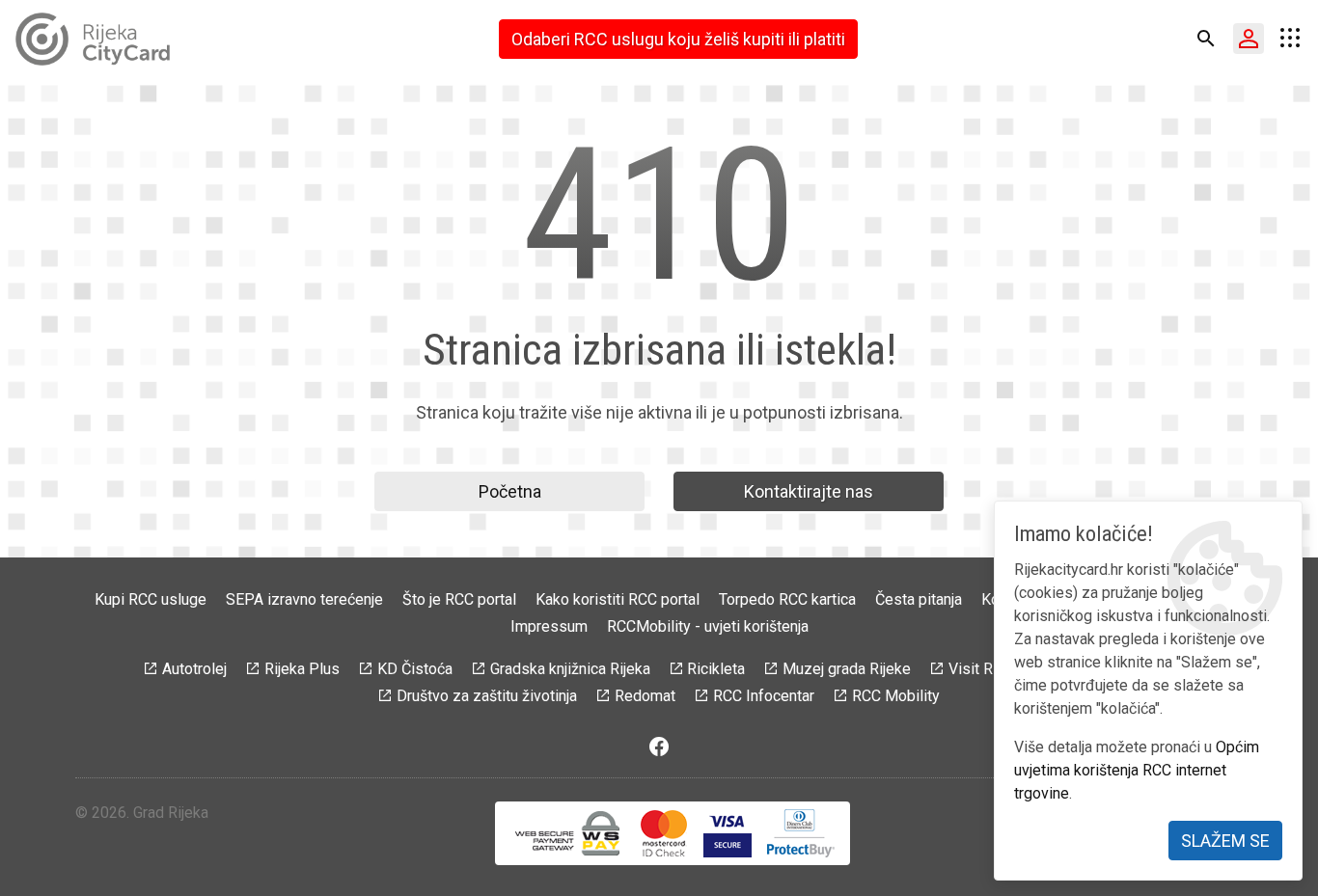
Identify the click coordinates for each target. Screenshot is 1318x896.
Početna (510, 491)
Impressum (549, 626)
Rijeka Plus (302, 669)
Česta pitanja (918, 599)
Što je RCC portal (459, 599)
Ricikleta (716, 669)
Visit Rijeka (986, 669)
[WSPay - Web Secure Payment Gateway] (567, 833)
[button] (1206, 38)
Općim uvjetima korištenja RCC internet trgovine (1136, 770)
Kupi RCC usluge (150, 599)
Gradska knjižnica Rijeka (570, 669)
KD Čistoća (415, 669)
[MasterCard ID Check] (664, 833)
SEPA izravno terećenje (304, 599)
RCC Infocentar (763, 696)
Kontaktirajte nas (808, 491)
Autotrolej (194, 669)
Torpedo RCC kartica (787, 599)
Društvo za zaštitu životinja (487, 696)
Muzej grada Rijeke (847, 669)
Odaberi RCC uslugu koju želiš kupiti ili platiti (678, 39)
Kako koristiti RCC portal (617, 599)
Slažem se (1225, 840)
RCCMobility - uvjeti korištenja (708, 626)
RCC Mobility (896, 696)
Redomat (645, 696)
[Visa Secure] (727, 833)
